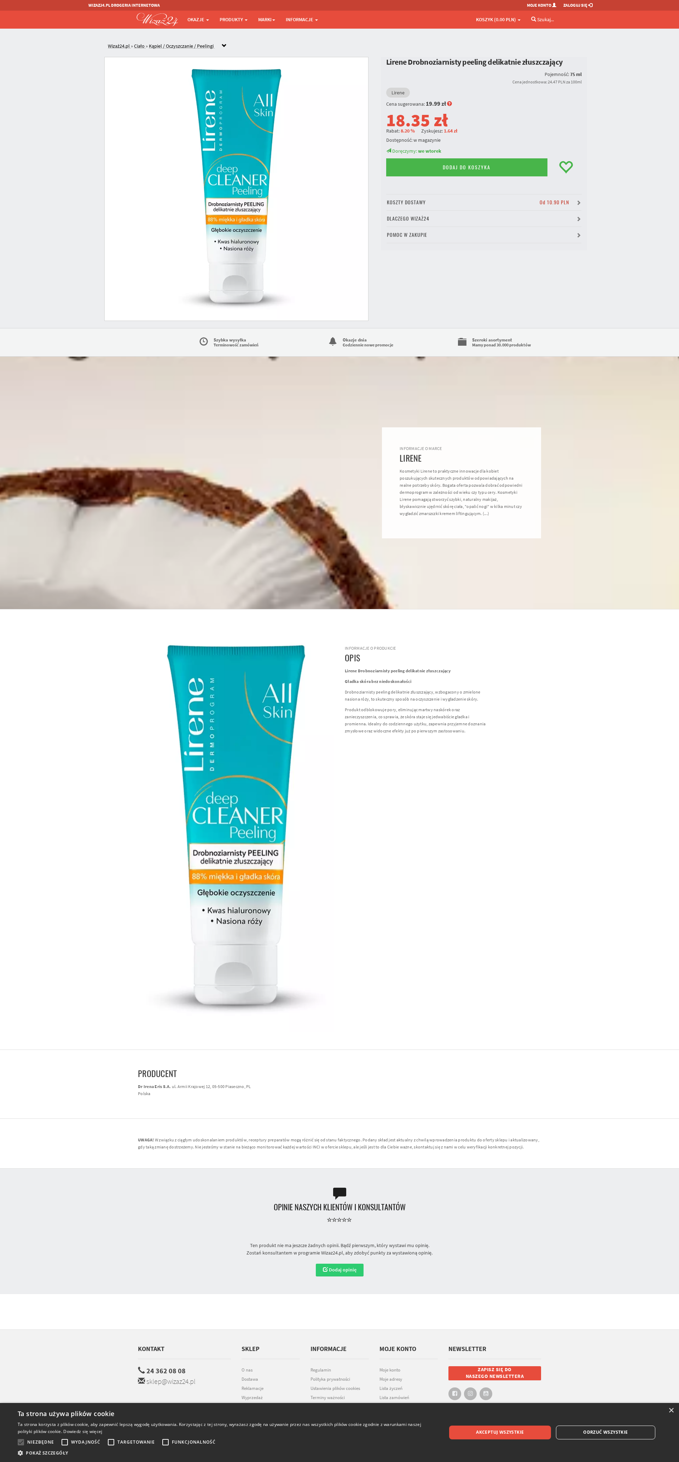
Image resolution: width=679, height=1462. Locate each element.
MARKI (265, 19)
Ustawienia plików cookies (335, 1388)
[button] (226, 1453)
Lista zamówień (394, 1397)
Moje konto (389, 1370)
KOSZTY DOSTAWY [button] (478, 202)
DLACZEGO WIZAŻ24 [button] (408, 218)
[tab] (345, 46)
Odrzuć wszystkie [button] (605, 1432)
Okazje (196, 19)
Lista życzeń (390, 1388)
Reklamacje (252, 1388)
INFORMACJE (300, 19)
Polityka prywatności (330, 1379)
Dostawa (250, 1379)
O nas (247, 1370)
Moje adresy (390, 1379)
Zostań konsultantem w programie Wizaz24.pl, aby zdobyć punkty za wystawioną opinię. (339, 1253)
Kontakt (151, 1349)
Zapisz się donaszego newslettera (495, 1373)
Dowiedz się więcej (82, 1431)
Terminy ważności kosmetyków (328, 1401)
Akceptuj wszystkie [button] (500, 1432)
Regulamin (321, 1370)
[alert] (339, 1432)
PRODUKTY (232, 19)
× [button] (671, 1410)
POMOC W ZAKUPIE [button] (407, 235)
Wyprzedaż (252, 1397)
